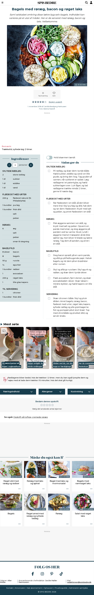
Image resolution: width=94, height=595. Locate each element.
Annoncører (20, 588)
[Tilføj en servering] (31, 165)
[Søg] (86, 2)
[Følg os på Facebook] (32, 574)
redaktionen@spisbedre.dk (79, 582)
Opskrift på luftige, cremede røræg (30, 417)
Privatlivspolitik (61, 588)
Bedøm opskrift (55, 102)
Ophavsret (48, 588)
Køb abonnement (34, 588)
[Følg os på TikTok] (61, 574)
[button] (12, 348)
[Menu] (10, 3)
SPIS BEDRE (47, 2)
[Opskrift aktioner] (19, 489)
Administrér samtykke (78, 588)
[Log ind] (91, 2)
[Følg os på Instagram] (42, 574)
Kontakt (9, 588)
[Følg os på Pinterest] (51, 574)
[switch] (49, 157)
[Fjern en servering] (9, 165)
